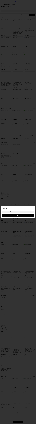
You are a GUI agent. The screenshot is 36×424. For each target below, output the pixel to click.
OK (18, 215)
